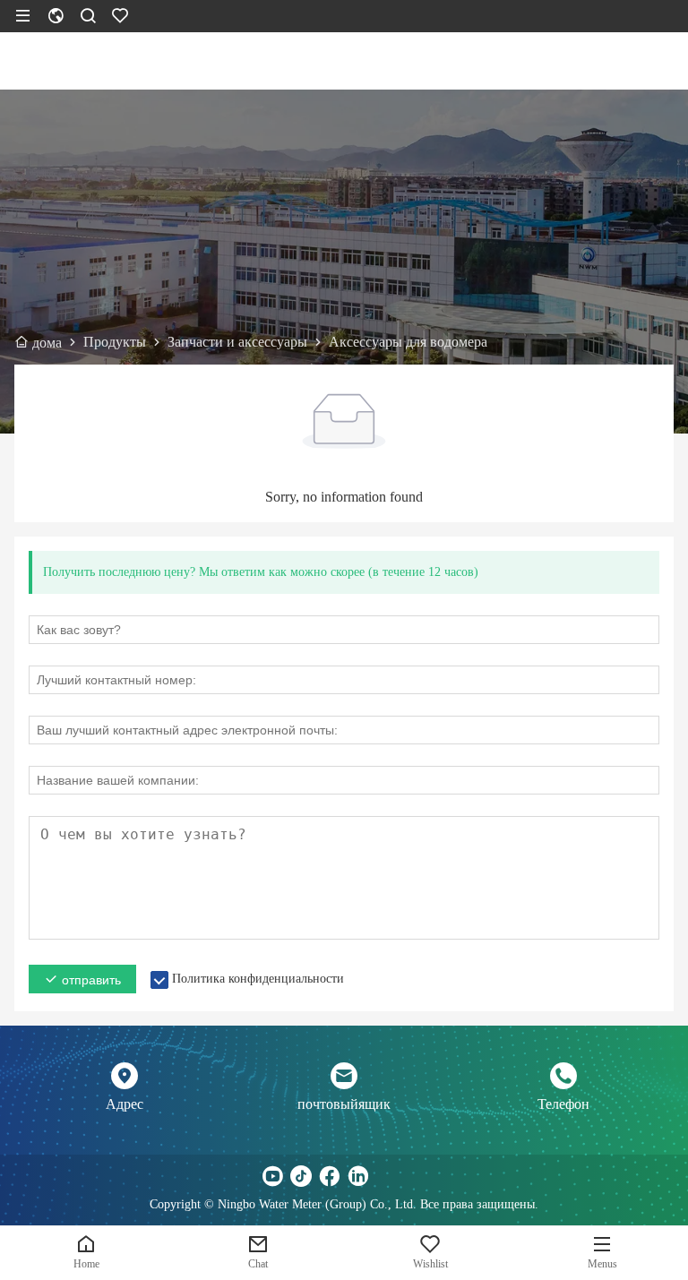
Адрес (124, 1104)
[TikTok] (301, 1176)
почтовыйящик (344, 1104)
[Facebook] (329, 1176)
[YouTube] (272, 1176)
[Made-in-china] (387, 1176)
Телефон (563, 1104)
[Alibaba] (415, 1176)
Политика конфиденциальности (258, 978)
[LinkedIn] (358, 1176)
